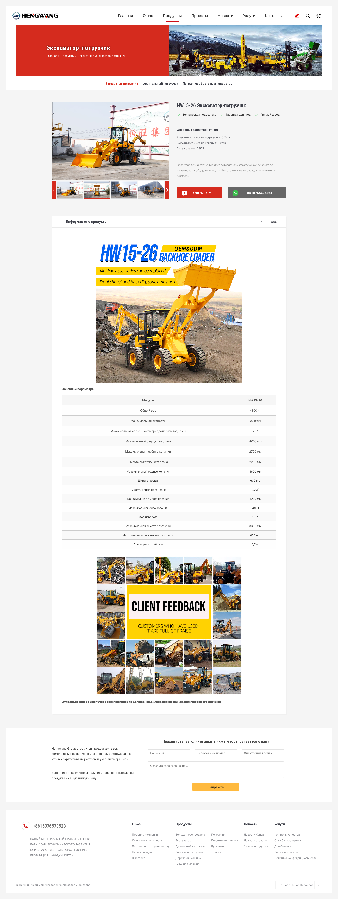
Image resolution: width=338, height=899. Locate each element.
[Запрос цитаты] (296, 15)
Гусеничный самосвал (190, 846)
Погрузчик (85, 55)
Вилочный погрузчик (189, 852)
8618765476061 (260, 193)
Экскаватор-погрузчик (110, 55)
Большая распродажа (190, 834)
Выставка (138, 858)
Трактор (216, 852)
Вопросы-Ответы (286, 852)
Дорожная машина (188, 858)
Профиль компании (145, 834)
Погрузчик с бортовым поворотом (208, 84)
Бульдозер (218, 846)
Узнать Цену (202, 192)
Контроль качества (287, 834)
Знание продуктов (256, 846)
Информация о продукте (86, 221)
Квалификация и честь (147, 840)
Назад (272, 221)
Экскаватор (183, 840)
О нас (148, 16)
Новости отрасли (255, 840)
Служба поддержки (287, 840)
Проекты (199, 16)
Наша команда (142, 852)
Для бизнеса (282, 846)
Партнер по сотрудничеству (151, 846)
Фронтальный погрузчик (160, 84)
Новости (225, 16)
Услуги (249, 16)
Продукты (172, 16)
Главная (125, 16)
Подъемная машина (224, 840)
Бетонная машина (187, 864)
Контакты (274, 16)
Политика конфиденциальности (295, 858)
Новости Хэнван (254, 834)
